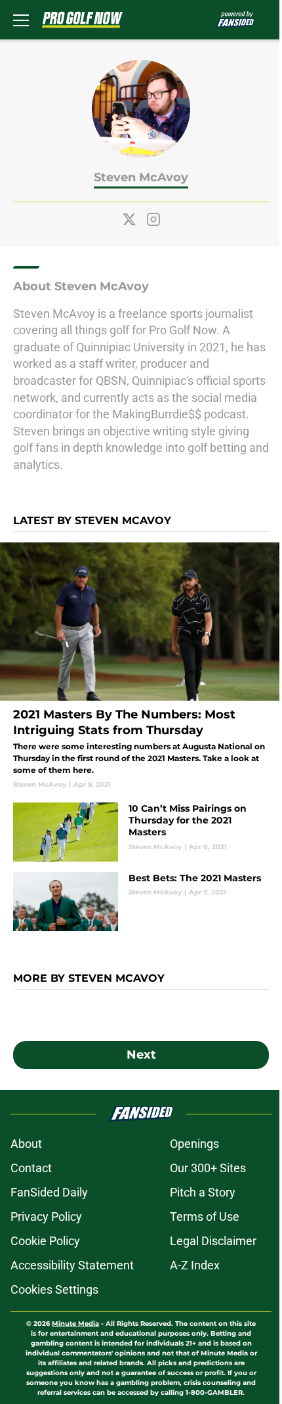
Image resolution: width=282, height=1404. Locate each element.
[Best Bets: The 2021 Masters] (141, 901)
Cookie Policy (45, 1241)
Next (141, 1054)
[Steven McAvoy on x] (129, 219)
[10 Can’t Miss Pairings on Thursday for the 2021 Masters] (141, 832)
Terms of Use (204, 1216)
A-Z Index (195, 1265)
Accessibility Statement (72, 1265)
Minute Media (75, 1323)
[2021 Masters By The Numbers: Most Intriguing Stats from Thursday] (141, 666)
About (26, 1144)
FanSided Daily (49, 1192)
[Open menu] (21, 20)
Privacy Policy (46, 1216)
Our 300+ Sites (208, 1168)
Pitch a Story (202, 1192)
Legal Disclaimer (213, 1241)
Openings (194, 1144)
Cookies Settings (54, 1289)
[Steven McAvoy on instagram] (153, 219)
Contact (31, 1168)
